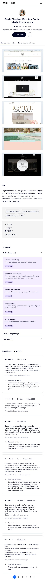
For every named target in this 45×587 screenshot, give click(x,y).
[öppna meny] (41, 3)
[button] (22, 60)
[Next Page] (34, 577)
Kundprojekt (5, 43)
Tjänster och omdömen (26, 43)
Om (14, 43)
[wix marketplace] (9, 3)
